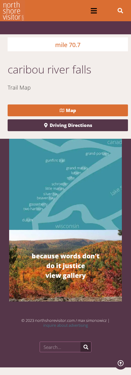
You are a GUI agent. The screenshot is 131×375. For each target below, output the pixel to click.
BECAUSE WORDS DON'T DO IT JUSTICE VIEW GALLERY (66, 265)
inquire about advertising (65, 325)
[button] (94, 10)
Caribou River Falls (49, 69)
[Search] (85, 347)
